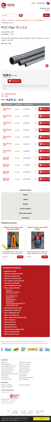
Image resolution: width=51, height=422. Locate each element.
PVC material (38, 20)
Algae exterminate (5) (11, 315)
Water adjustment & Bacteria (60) (15, 317)
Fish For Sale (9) (9, 320)
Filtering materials (6, 364)
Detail (20, 257)
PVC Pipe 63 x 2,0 (7, 144)
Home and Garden (6, 379)
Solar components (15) (11, 313)
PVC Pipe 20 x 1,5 (7, 109)
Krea (42, 415)
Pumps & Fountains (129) (12, 278)
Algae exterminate (24, 371)
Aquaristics (4, 362)
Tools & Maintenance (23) (12, 285)
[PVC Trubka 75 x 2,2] (25, 57)
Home (4, 20)
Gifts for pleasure (24, 379)
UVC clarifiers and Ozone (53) (14, 281)
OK (41, 419)
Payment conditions (6, 386)
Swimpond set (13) (10, 327)
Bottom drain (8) (11, 299)
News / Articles (40, 411)
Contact (37, 413)
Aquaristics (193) (10, 271)
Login (33, 3)
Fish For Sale (23, 373)
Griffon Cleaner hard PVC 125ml (37, 228)
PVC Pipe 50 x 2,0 (7, 137)
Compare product (10, 94)
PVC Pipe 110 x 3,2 (6, 158)
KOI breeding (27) (10, 324)
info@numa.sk (5, 399)
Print (6, 96)
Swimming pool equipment (26, 377)
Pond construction (23, 20)
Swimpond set (5, 377)
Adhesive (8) (10, 297)
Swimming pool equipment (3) (14, 329)
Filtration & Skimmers (25, 362)
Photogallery (15, 413)
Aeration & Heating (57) (12, 283)
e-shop (10, 20)
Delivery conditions (6, 384)
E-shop (31, 411)
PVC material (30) (11, 294)
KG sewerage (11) (12, 296)
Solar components (6, 371)
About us (15, 411)
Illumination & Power (24, 369)
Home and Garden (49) (11, 332)
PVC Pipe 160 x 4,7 (6, 172)
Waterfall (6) (10, 301)
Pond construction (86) (11, 288)
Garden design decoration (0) (15, 303)
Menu (46, 15)
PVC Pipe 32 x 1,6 (7, 123)
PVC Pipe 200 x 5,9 (6, 179)
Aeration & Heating (24, 366)
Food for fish (4, 375)
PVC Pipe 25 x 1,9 (7, 116)
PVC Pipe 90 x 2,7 (7, 151)
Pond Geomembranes (7, 369)
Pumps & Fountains (24, 364)
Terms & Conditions (24, 384)
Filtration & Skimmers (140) (13, 274)
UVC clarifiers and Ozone (8, 366)
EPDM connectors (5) (13, 292)
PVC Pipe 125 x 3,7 (6, 165)
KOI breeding (23, 375)
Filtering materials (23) (11, 276)
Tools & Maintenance (7, 367)
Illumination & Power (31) (12, 310)
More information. (22, 420)
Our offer (23, 411)
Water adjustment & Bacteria (9, 373)
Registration (41, 3)
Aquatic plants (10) (12, 305)
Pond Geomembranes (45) (13, 308)
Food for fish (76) (10, 322)
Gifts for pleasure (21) (11, 334)
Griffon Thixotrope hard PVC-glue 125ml (13, 228)
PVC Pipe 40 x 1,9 (7, 130)
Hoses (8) (9, 290)
